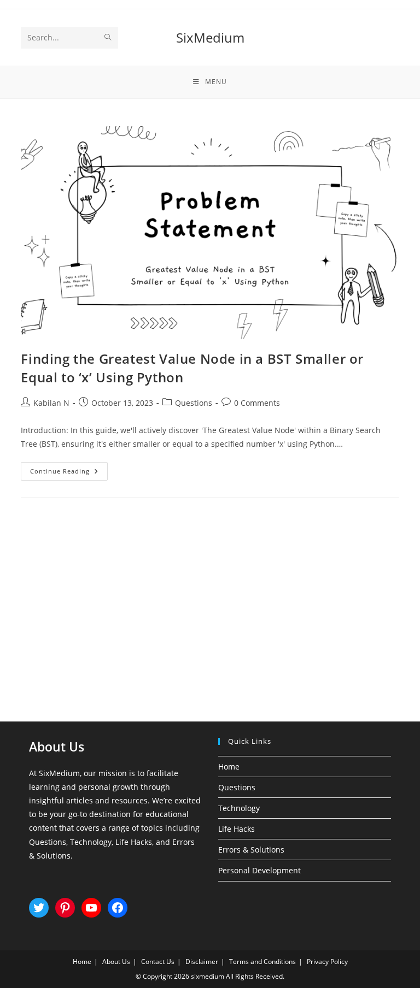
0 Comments (257, 403)
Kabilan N (51, 403)
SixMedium (210, 37)
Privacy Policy (327, 961)
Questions (193, 403)
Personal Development (259, 870)
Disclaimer (201, 961)
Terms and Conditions (262, 961)
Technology (239, 808)
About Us (116, 961)
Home (229, 766)
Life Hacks (236, 829)
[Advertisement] (210, 595)
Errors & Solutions (251, 849)
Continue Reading (69, 473)
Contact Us (157, 961)
